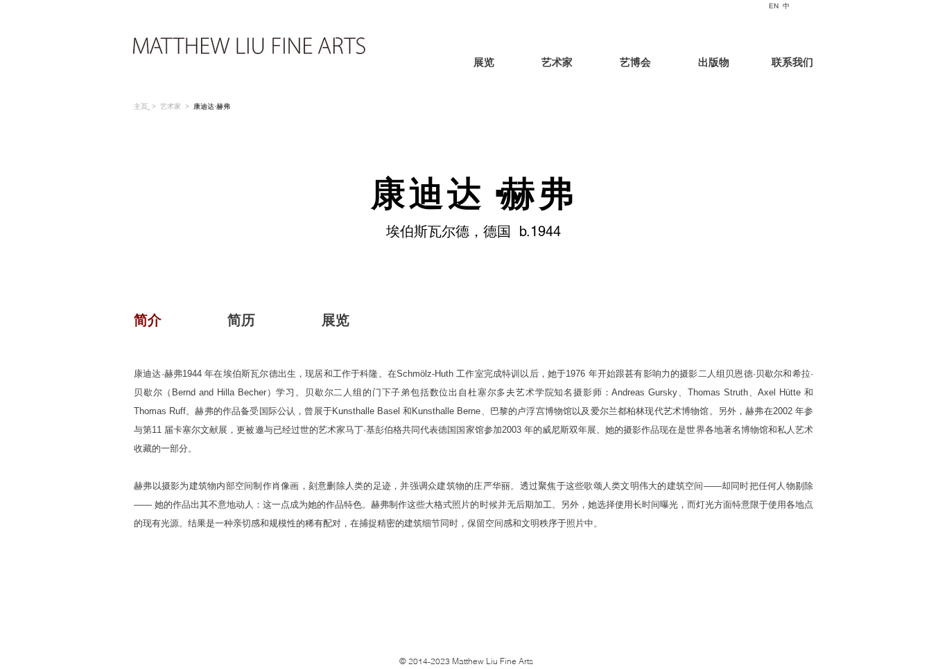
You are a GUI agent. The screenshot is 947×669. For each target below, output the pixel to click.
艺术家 (170, 106)
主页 (141, 106)
